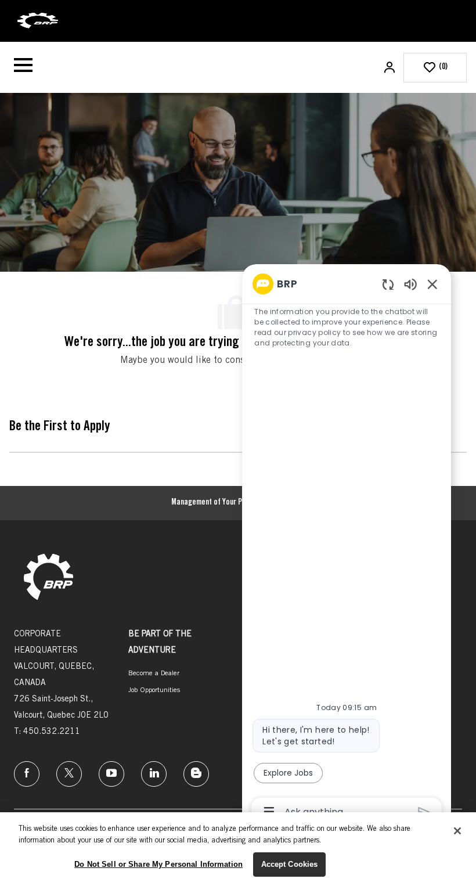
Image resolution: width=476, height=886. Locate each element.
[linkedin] (154, 774)
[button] (391, 67)
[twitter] (69, 774)
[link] (48, 578)
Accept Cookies (289, 864)
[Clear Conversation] (388, 284)
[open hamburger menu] (23, 67)
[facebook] (26, 774)
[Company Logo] (37, 21)
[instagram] (111, 774)
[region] (346, 547)
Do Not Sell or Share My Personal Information (158, 864)
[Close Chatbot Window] (432, 284)
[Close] (457, 831)
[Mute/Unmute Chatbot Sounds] (410, 283)
